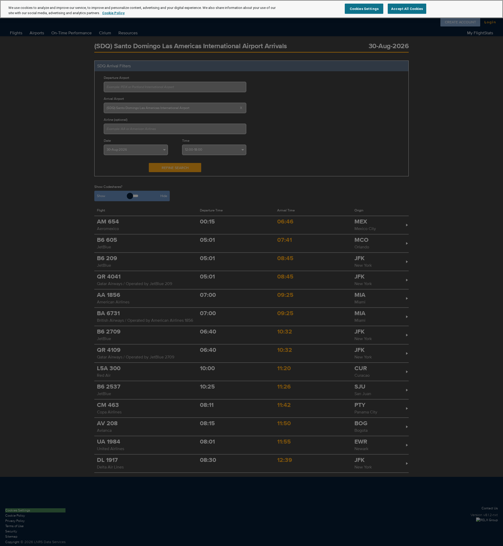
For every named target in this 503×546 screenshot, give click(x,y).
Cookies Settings (364, 8)
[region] (251, 9)
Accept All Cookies (407, 8)
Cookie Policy (113, 13)
